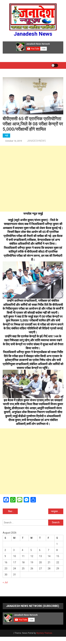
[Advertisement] (33, 179)
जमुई (6, 135)
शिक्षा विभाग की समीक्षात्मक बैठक (13, 511)
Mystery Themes (44, 633)
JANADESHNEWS (36, 140)
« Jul (5, 582)
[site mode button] (54, 65)
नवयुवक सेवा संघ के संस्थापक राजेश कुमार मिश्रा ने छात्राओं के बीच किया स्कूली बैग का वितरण (57, 511)
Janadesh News (33, 34)
